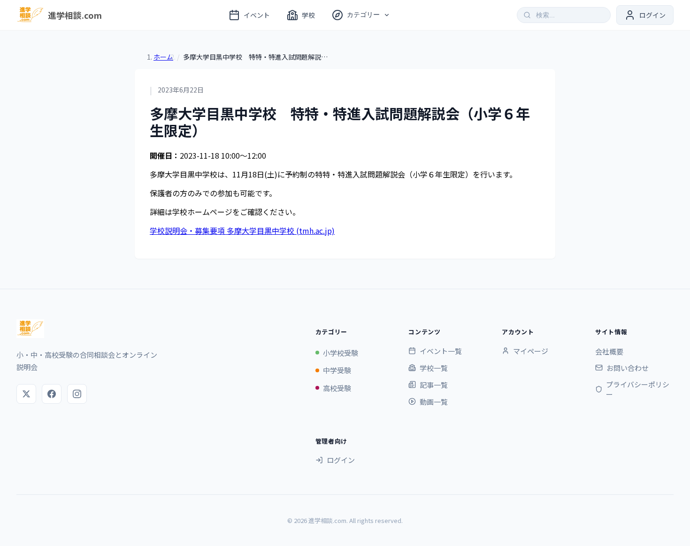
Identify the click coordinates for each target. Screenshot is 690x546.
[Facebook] (51, 394)
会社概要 (609, 351)
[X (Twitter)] (26, 394)
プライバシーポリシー (637, 389)
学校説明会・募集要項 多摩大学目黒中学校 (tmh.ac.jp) (242, 230)
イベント (257, 15)
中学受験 (337, 370)
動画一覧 (434, 402)
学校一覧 (434, 368)
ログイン (341, 460)
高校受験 (337, 388)
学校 (308, 15)
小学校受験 (340, 353)
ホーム (163, 57)
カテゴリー (363, 14)
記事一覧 (434, 385)
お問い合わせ (627, 368)
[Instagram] (77, 394)
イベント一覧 (441, 351)
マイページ (530, 351)
